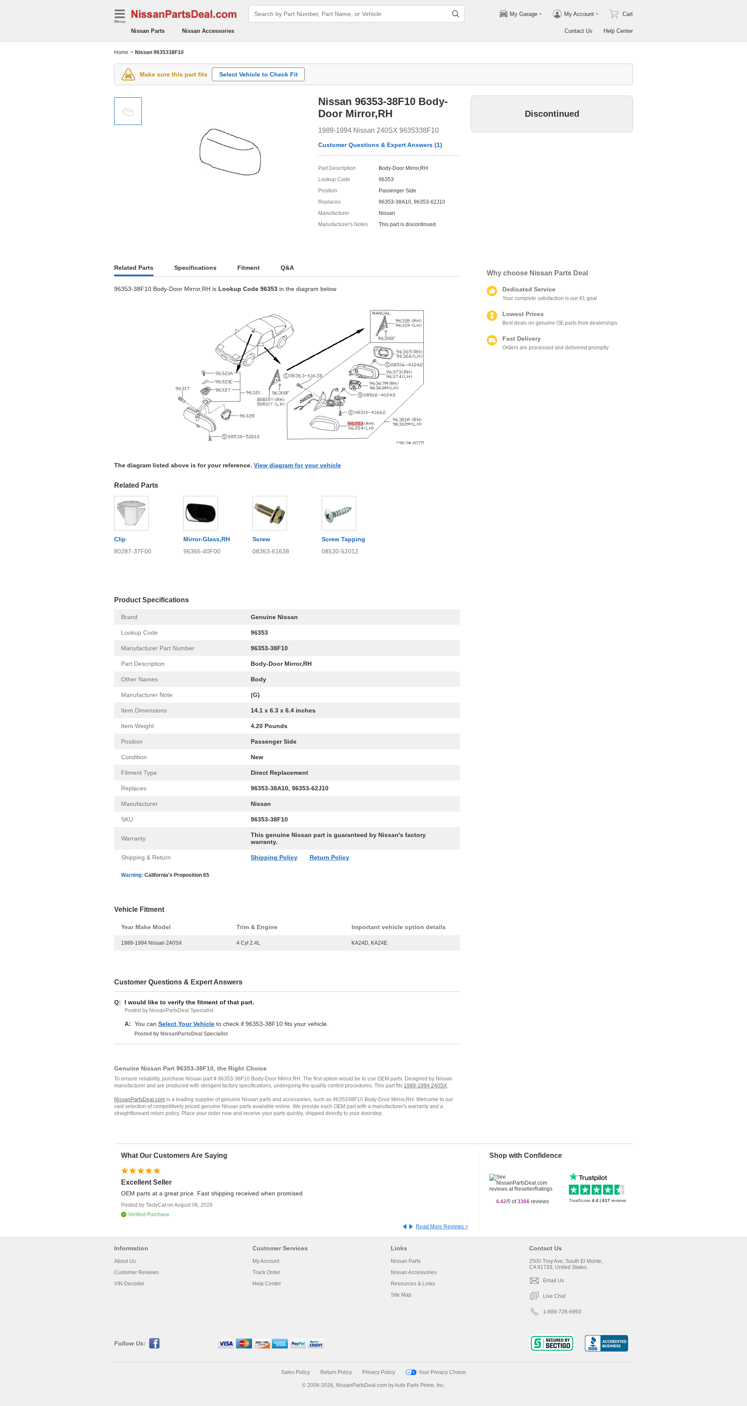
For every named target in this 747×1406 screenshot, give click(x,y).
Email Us (553, 1281)
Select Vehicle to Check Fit (258, 74)
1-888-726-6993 (562, 1312)
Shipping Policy (274, 857)
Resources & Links (413, 1284)
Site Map (401, 1295)
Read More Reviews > (442, 1227)
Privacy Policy (378, 1372)
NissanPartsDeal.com (139, 1099)
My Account (265, 1261)
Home (121, 52)
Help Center (618, 31)
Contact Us (579, 31)
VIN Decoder (129, 1284)
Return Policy (329, 857)
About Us (125, 1261)
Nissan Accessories (208, 31)
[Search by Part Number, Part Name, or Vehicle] (455, 14)
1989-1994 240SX (425, 1086)
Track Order (266, 1272)
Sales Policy (295, 1372)
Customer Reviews (136, 1272)
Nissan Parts (148, 31)
